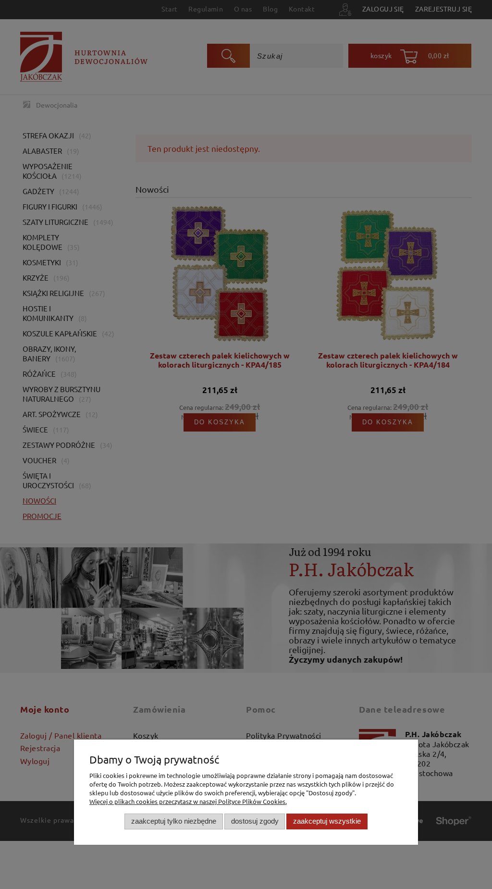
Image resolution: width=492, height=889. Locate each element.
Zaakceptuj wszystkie (327, 821)
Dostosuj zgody (255, 821)
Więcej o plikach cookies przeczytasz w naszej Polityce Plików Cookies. (188, 801)
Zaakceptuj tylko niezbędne (173, 821)
